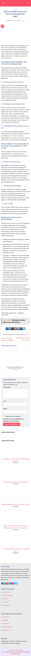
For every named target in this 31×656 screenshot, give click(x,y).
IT (9, 652)
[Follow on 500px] (14, 583)
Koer (15, 9)
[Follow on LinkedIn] (9, 583)
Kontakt (5, 599)
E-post (5, 409)
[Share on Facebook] (7, 328)
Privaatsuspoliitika (7, 595)
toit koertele (6, 623)
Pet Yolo (22, 20)
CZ (16, 654)
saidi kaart (5, 602)
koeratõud (5, 617)
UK (16, 652)
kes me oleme (6, 592)
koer (13, 56)
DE (7, 652)
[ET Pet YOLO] (15, 3)
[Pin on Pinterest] (15, 328)
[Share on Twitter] (9, 328)
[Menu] (3, 3)
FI (28, 652)
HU (19, 654)
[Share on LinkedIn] (18, 328)
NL (11, 652)
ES (14, 654)
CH (26, 652)
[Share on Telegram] (24, 328)
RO (21, 652)
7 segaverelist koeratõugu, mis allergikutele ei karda (15, 367)
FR (14, 652)
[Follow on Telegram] (16, 583)
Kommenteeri (7, 387)
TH (12, 654)
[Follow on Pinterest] (7, 583)
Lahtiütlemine (6, 605)
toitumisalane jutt (7, 627)
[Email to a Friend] (12, 328)
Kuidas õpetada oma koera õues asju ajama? (15, 482)
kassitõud (5, 620)
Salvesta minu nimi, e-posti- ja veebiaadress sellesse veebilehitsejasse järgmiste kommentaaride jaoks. (13, 418)
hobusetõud (6, 630)
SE (24, 652)
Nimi (4, 401)
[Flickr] (12, 583)
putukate (11, 136)
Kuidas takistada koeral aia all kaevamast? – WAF (15, 504)
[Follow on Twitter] (5, 583)
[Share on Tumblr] (21, 328)
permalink (25, 334)
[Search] (28, 3)
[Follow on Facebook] (2, 583)
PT (19, 652)
